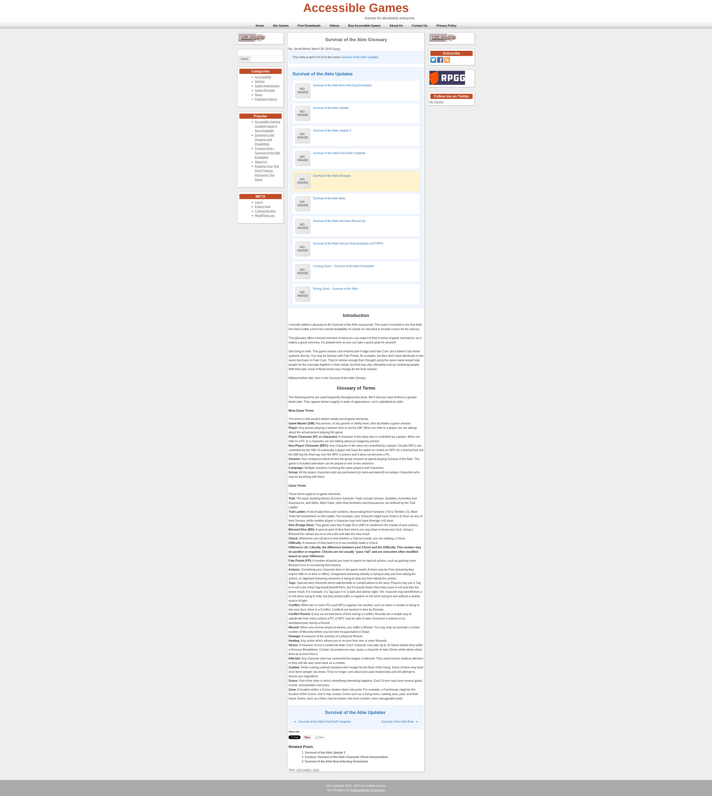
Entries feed (263, 206)
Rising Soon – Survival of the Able (335, 288)
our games (303, 770)
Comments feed (265, 211)
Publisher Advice (266, 99)
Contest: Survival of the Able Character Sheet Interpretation (346, 757)
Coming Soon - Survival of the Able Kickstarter (267, 153)
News (258, 94)
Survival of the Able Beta (329, 198)
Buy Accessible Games (364, 25)
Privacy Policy (446, 25)
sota (316, 770)
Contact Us (420, 25)
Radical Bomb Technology (367, 790)
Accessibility (263, 77)
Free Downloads (309, 25)
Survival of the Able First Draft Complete (339, 153)
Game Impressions (267, 85)
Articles (260, 81)
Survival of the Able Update (331, 107)
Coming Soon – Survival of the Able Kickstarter (343, 266)
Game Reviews (265, 90)
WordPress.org (264, 215)
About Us (396, 25)
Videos (334, 25)
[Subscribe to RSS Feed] (447, 61)
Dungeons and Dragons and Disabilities (264, 140)
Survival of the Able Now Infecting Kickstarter (342, 85)
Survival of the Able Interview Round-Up (339, 220)
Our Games (281, 25)
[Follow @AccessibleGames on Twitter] (433, 61)
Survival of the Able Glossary (356, 39)
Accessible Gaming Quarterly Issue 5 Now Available (267, 126)
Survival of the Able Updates (359, 57)
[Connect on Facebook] (440, 61)
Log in (259, 202)
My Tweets (436, 102)
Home (260, 25)
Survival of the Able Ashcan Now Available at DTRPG (348, 243)
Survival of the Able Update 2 (332, 130)
